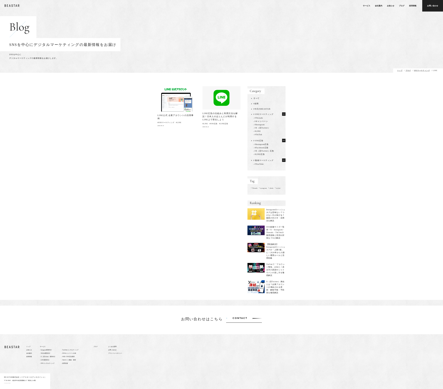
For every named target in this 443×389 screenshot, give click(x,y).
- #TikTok (257, 135)
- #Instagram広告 (261, 144)
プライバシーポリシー (115, 353)
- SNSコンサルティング (47, 363)
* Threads (254, 188)
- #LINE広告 (259, 154)
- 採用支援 (64, 363)
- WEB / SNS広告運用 (68, 356)
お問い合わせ (432, 6)
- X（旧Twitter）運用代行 (47, 356)
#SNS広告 (213, 124)
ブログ (401, 6)
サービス (366, 6)
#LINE (178, 122)
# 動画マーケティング (263, 160)
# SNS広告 (258, 141)
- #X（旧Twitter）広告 (263, 151)
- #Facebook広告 (260, 148)
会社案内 (378, 6)
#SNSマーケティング (165, 122)
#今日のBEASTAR (262, 109)
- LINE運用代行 (44, 360)
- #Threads (258, 118)
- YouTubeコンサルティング (69, 350)
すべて (256, 98)
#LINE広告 (223, 124)
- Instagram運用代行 (46, 350)
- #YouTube (258, 164)
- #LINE (257, 131)
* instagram (263, 188)
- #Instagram (259, 125)
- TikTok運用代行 (45, 353)
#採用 (256, 104)
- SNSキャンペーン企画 (68, 353)
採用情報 (412, 6)
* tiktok (271, 188)
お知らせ (390, 6)
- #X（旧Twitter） (261, 128)
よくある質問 (112, 346)
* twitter (278, 188)
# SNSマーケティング (263, 114)
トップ (28, 346)
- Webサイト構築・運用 (68, 360)
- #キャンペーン (260, 121)
